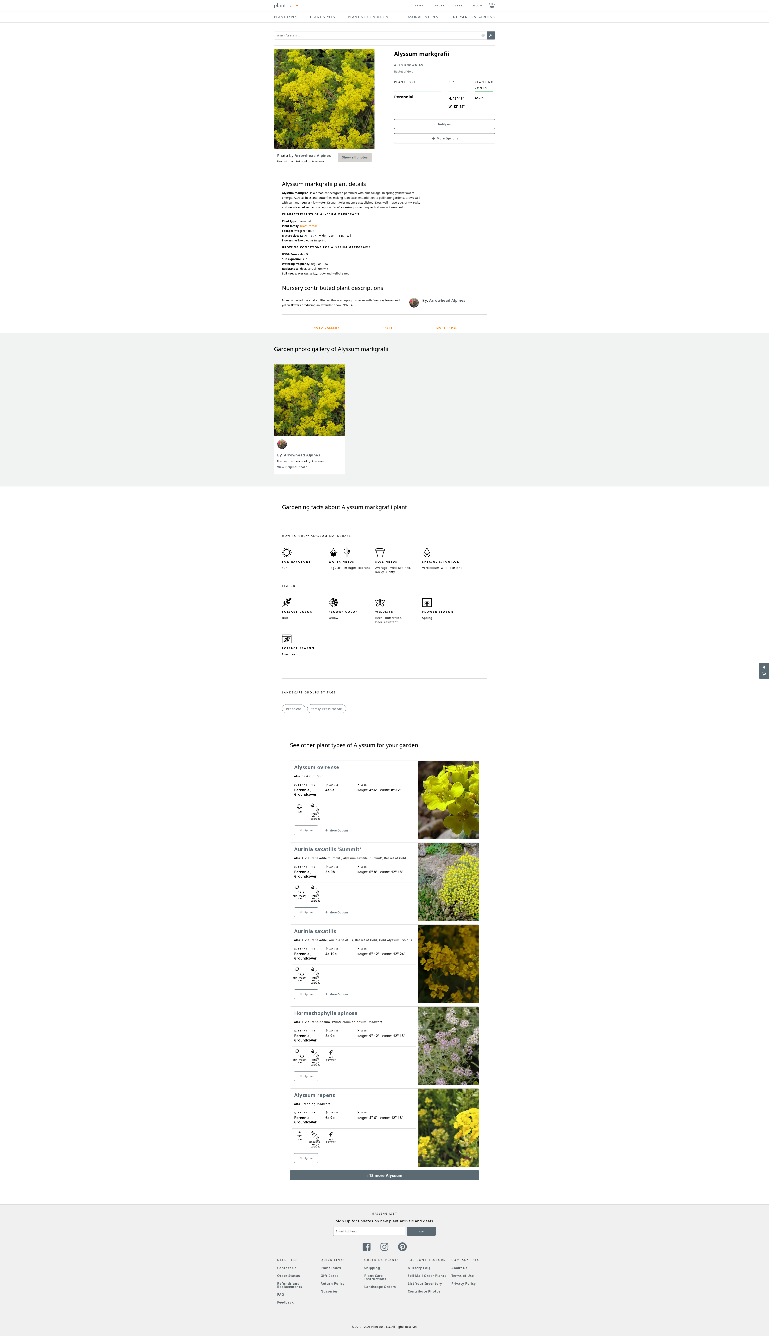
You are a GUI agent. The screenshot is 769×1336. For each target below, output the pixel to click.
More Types (446, 327)
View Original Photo (292, 467)
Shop (419, 5)
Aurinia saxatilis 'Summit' (327, 849)
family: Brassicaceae (326, 709)
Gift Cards (329, 1275)
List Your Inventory (425, 1283)
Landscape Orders (380, 1287)
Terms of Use (462, 1275)
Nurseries (329, 1291)
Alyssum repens (314, 1095)
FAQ (280, 1294)
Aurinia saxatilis (315, 931)
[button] (483, 35)
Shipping (372, 1268)
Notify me (444, 124)
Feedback (285, 1302)
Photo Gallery (325, 327)
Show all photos (355, 157)
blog (477, 5)
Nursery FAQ (419, 1268)
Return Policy (332, 1283)
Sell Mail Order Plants (427, 1275)
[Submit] (491, 35)
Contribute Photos (424, 1291)
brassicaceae (309, 226)
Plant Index (331, 1268)
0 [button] (492, 3)
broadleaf (293, 709)
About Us (459, 1268)
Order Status (288, 1275)
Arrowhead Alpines (302, 455)
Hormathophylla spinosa (325, 1013)
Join (421, 1231)
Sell (459, 5)
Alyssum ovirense (316, 767)
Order (439, 5)
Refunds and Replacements (289, 1285)
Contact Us (287, 1268)
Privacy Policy (463, 1283)
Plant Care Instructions (375, 1277)
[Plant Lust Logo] (286, 5)
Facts (388, 327)
